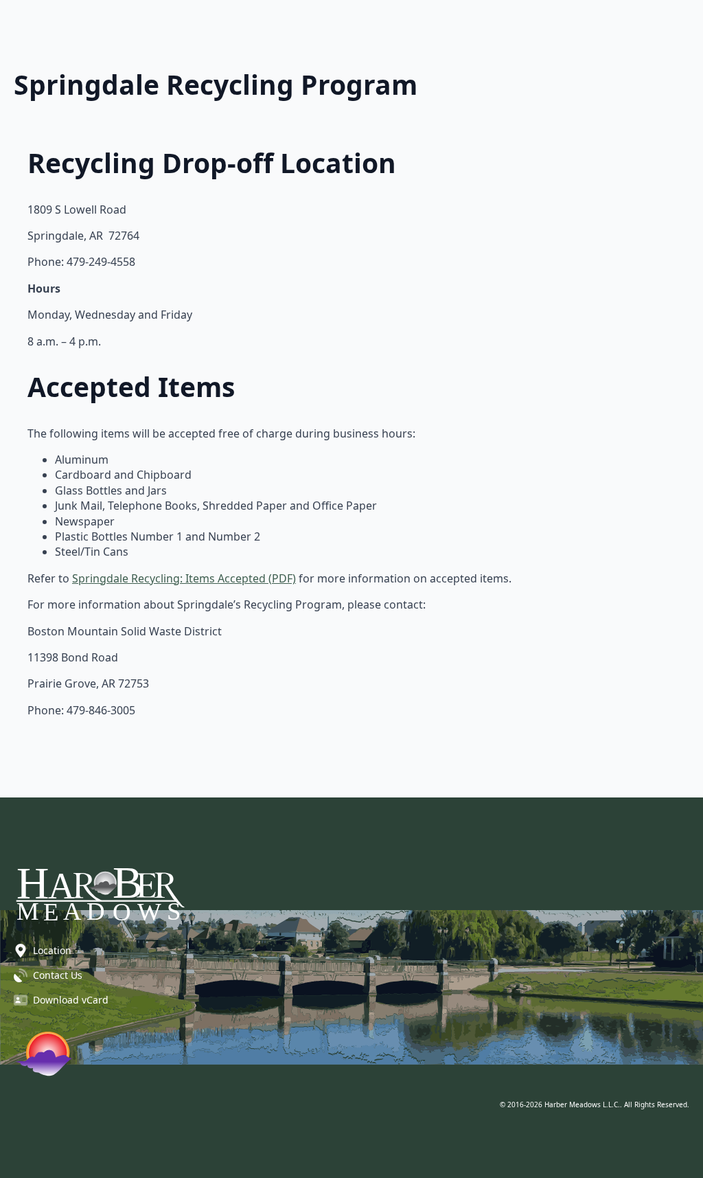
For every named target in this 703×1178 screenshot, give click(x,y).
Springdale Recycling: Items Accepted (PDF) (184, 578)
